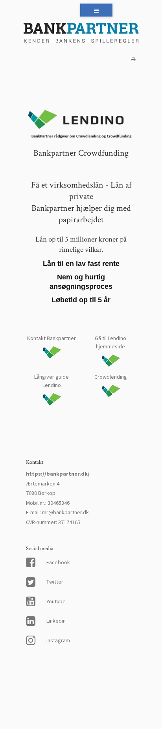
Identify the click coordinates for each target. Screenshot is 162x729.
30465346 (59, 502)
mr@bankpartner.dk (65, 512)
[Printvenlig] (133, 59)
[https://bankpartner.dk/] (81, 34)
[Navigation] (96, 10)
